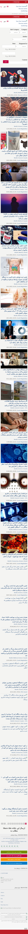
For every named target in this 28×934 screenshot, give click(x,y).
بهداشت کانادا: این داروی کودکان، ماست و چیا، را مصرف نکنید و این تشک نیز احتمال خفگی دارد (14, 153)
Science (20, 126)
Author (25, 36)
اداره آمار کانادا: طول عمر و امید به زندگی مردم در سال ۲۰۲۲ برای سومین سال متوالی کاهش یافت (14, 311)
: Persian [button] (16, 1)
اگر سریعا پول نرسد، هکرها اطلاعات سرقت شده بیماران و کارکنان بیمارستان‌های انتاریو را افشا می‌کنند (15, 403)
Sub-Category (14, 29)
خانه (26, 13)
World (25, 252)
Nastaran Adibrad (22, 95)
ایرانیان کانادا (8, 838)
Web (15, 843)
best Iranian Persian (9, 841)
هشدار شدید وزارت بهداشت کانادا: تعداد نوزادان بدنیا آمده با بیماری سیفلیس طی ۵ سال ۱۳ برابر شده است (14, 619)
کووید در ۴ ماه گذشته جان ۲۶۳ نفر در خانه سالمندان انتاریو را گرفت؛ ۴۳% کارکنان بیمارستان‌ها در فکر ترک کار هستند (14, 185)
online (25, 841)
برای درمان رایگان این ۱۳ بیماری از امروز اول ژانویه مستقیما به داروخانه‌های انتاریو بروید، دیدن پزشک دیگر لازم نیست (14, 716)
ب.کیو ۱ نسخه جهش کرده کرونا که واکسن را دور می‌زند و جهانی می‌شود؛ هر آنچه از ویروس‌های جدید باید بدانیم (14, 748)
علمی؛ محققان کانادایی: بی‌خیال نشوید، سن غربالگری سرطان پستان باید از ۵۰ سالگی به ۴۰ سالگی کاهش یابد (15, 525)
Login (2, 901)
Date (13, 43)
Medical (20, 92)
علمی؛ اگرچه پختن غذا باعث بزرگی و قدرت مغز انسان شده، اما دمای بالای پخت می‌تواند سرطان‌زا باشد (14, 588)
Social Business (11, 843)
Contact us (2, 895)
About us (2, 892)
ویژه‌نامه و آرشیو (21, 13)
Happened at (23, 43)
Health (15, 92)
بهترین (19, 838)
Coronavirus (15, 561)
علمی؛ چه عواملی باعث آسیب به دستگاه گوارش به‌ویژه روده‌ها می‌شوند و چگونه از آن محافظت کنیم (14, 279)
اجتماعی (16, 839)
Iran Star (3, 841)
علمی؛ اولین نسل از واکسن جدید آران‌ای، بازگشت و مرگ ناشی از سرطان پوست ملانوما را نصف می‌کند (14, 248)
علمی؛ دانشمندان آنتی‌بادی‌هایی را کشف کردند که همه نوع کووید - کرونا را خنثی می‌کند (14, 556)
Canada (25, 92)
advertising (17, 841)
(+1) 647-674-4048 (4, 873)
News (14, 841)
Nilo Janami (24, 626)
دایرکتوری (12, 838)
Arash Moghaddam (22, 128)
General (20, 158)
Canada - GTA (23, 189)
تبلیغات (13, 839)
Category (24, 29)
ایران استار (23, 838)
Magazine (22, 841)
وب (15, 838)
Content (24, 60)
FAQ (2, 898)
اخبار (4, 838)
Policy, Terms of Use (4, 904)
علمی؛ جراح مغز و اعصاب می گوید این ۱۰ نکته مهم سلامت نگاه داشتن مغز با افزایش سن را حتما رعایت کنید (14, 779)
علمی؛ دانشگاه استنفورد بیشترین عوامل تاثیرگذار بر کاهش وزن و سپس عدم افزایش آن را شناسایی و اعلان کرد (14, 685)
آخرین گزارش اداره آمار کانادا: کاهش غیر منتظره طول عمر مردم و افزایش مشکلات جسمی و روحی (14, 435)
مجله (17, 838)
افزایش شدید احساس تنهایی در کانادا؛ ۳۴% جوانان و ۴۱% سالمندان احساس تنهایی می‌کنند (15, 216)
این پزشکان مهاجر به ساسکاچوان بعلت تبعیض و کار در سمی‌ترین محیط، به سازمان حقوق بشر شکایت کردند (15, 372)
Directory (18, 843)
